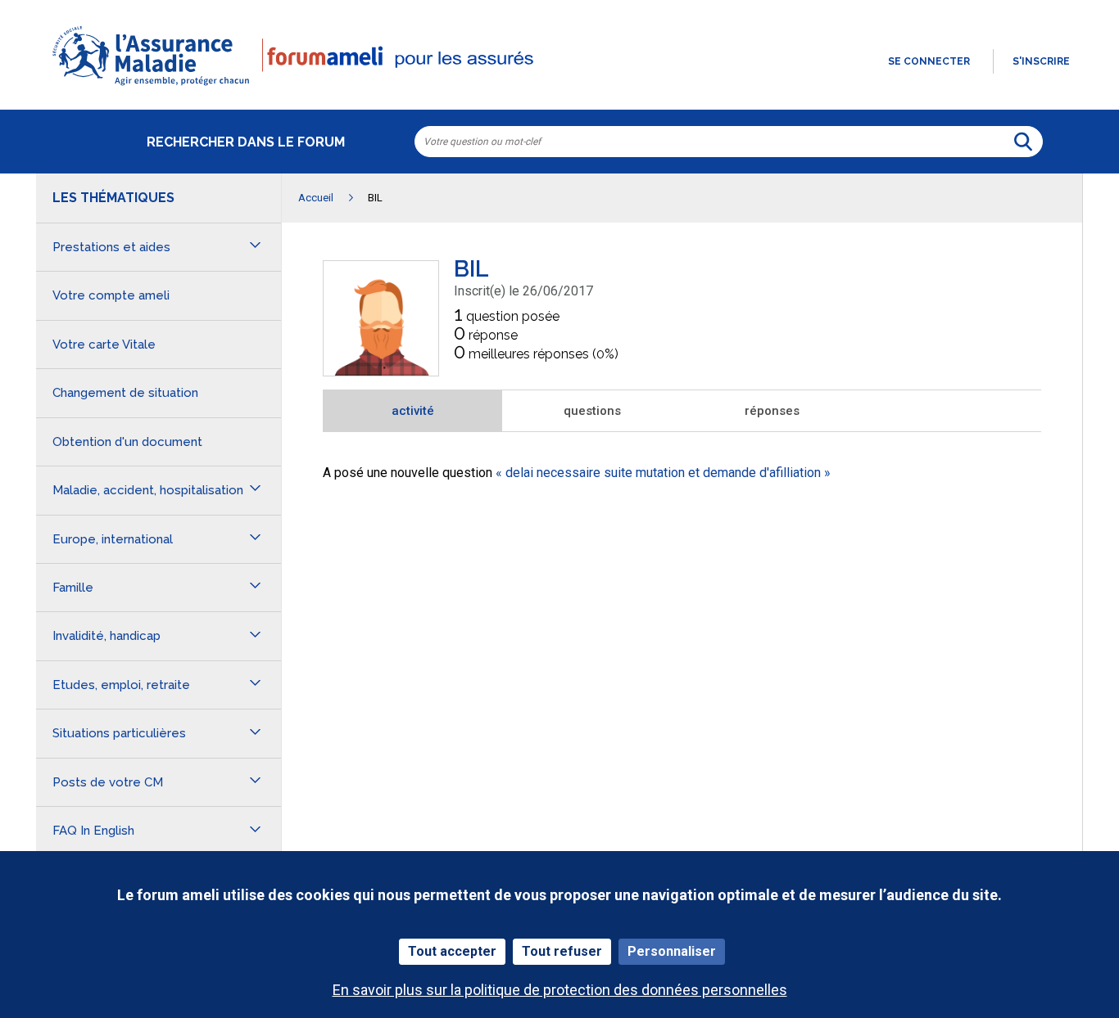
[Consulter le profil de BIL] (381, 371)
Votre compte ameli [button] (111, 295)
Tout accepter (452, 951)
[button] (559, 86)
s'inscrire (1041, 61)
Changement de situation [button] (125, 392)
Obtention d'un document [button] (127, 442)
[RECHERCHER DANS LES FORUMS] (1023, 141)
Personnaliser (671, 951)
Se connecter (929, 61)
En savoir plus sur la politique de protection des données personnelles (560, 989)
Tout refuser (562, 951)
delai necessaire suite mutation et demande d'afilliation (663, 472)
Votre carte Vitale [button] (104, 344)
